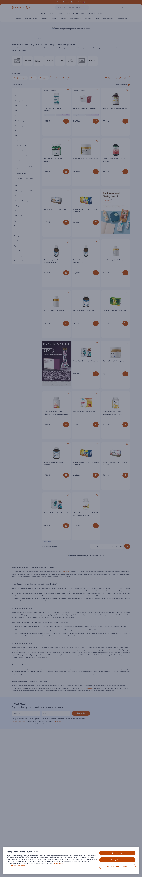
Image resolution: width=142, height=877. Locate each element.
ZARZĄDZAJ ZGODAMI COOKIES (117, 866)
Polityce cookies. (58, 863)
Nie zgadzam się (117, 860)
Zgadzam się (117, 853)
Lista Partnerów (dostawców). (15, 865)
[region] (71, 860)
